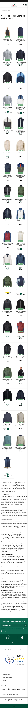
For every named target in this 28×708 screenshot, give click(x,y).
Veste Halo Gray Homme (7, 107)
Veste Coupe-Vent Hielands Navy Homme (20, 403)
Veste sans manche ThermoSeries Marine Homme (7, 471)
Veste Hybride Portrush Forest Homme (7, 289)
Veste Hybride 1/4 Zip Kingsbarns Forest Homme (20, 176)
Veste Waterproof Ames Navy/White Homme (7, 425)
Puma (21, 313)
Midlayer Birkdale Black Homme (20, 380)
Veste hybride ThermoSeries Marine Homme (20, 289)
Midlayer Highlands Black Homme (7, 403)
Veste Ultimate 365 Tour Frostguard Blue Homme (7, 448)
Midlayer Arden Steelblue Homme (20, 267)
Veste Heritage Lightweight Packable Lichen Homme (20, 131)
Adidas (7, 42)
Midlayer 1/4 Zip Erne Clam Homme (7, 131)
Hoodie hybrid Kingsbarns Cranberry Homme (7, 244)
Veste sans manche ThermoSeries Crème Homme (20, 244)
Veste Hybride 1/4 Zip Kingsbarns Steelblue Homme (20, 108)
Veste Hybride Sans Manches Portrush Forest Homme (20, 199)
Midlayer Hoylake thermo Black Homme (7, 312)
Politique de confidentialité (14, 700)
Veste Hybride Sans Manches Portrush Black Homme (7, 199)
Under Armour (7, 64)
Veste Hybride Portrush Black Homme (7, 335)
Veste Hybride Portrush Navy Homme (7, 221)
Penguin (20, 133)
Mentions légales (9, 699)
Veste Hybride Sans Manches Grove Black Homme (7, 357)
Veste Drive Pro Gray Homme (7, 63)
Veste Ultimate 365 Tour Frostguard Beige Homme (20, 425)
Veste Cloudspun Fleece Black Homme (21, 312)
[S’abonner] (25, 625)
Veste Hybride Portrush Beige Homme (20, 153)
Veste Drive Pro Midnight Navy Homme (21, 63)
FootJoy (20, 246)
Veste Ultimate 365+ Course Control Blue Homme (20, 40)
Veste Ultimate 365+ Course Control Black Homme (7, 40)
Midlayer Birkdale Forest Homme (7, 380)
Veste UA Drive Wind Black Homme (7, 85)
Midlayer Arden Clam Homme (7, 267)
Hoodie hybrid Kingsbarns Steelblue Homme (20, 221)
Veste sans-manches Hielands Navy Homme (20, 357)
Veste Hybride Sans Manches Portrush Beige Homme (7, 153)
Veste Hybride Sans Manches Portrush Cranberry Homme (20, 335)
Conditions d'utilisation (18, 699)
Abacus (20, 87)
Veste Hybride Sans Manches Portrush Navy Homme (7, 176)
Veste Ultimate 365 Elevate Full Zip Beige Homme (20, 448)
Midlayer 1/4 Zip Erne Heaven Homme (20, 85)
